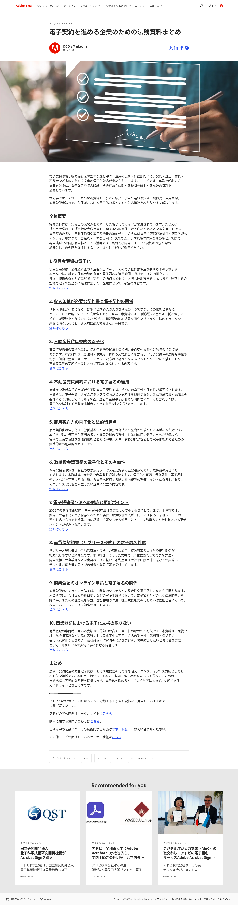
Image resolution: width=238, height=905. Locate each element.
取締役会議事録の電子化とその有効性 (89, 462)
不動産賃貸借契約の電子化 (79, 341)
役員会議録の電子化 (72, 261)
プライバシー (163, 899)
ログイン (211, 5)
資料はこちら (58, 287)
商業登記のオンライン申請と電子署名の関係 (95, 582)
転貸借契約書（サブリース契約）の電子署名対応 (100, 542)
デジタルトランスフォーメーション (56, 5)
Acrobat (102, 758)
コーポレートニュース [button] (147, 5)
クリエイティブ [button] (88, 5)
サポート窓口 (121, 729)
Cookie (214, 899)
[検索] (201, 5)
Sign (119, 758)
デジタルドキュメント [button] (116, 5)
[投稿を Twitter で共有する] (171, 48)
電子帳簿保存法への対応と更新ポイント (91, 502)
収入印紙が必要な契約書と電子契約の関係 (93, 301)
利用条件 (204, 899)
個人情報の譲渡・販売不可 (184, 899)
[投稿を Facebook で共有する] (181, 48)
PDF (86, 758)
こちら (107, 713)
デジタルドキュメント (60, 23)
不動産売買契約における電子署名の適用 (91, 381)
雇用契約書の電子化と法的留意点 (85, 421)
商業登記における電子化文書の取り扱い (93, 623)
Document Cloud (142, 758)
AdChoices (227, 899)
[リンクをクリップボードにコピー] (187, 48)
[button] (20, 899)
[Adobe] (221, 5)
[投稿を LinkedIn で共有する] (176, 48)
